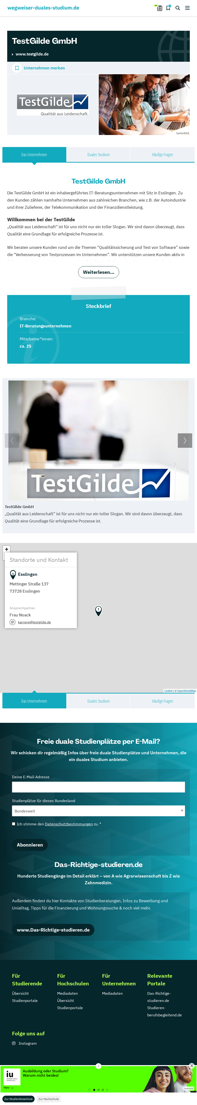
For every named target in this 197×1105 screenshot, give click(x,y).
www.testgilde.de (32, 54)
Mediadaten (67, 993)
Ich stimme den (59, 824)
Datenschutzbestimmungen (69, 824)
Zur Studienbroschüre (18, 1099)
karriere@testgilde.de (34, 622)
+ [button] (6, 549)
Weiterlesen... (98, 272)
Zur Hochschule (48, 1099)
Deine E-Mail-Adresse (30, 776)
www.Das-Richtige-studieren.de (53, 930)
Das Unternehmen (34, 154)
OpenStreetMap (186, 691)
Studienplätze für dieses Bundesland (43, 800)
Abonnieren (30, 844)
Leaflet (168, 691)
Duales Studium (98, 154)
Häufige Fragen (162, 154)
